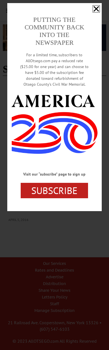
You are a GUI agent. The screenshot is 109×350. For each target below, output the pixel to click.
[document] (54, 175)
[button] (96, 9)
